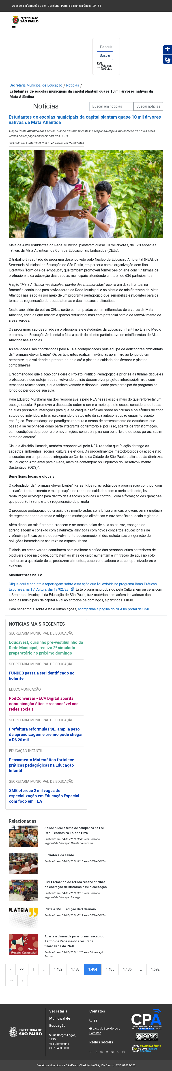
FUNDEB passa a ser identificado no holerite (42, 676)
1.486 (127, 969)
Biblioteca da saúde (59, 855)
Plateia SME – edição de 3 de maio (70, 909)
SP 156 (96, 5)
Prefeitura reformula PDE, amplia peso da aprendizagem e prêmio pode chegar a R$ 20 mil (46, 734)
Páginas (106, 65)
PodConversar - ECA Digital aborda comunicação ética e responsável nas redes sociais (43, 703)
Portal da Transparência (76, 5)
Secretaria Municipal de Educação (36, 85)
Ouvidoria (53, 5)
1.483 (75, 969)
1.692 (155, 969)
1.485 (110, 969)
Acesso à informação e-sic (29, 5)
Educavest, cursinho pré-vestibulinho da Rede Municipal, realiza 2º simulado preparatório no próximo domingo (46, 647)
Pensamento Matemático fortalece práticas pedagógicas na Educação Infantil (41, 765)
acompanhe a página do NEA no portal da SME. (114, 609)
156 (94, 1020)
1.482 (58, 969)
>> (11, 980)
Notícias (106, 68)
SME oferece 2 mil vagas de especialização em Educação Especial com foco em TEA (44, 796)
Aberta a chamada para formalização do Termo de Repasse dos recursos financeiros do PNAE (74, 941)
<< (22, 969)
